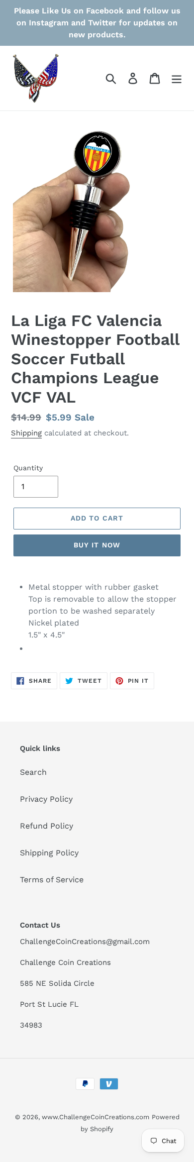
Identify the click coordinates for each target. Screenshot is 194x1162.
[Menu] (177, 78)
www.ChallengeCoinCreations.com (95, 1117)
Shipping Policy (49, 852)
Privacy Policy (46, 799)
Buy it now (97, 545)
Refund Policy (46, 826)
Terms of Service (52, 879)
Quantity (28, 468)
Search (33, 772)
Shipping (26, 432)
